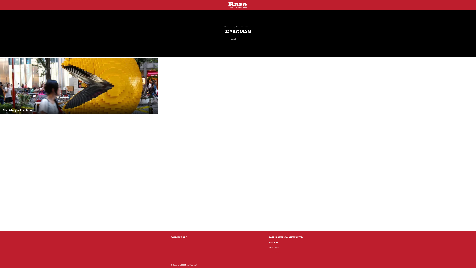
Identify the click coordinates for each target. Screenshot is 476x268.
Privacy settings (275, 252)
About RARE (273, 242)
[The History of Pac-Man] (79, 86)
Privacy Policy (274, 247)
